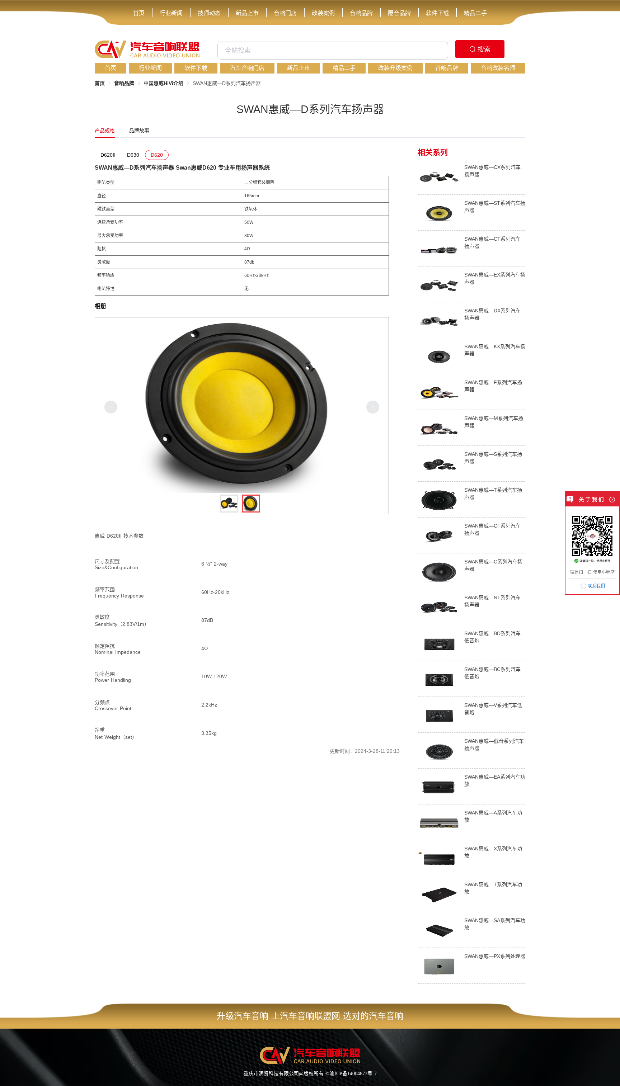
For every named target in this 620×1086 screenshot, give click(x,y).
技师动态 (209, 13)
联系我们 (596, 586)
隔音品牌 (399, 13)
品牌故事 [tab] (139, 130)
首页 (139, 13)
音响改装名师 (498, 68)
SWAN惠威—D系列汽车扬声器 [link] (227, 83)
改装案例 (323, 13)
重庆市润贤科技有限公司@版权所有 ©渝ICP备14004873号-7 (310, 1073)
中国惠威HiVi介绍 (163, 83)
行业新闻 (171, 13)
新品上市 (247, 13)
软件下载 (437, 13)
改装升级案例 (395, 68)
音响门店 (285, 13)
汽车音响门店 (247, 68)
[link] (100, 83)
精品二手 (475, 13)
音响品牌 (361, 13)
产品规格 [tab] (105, 130)
